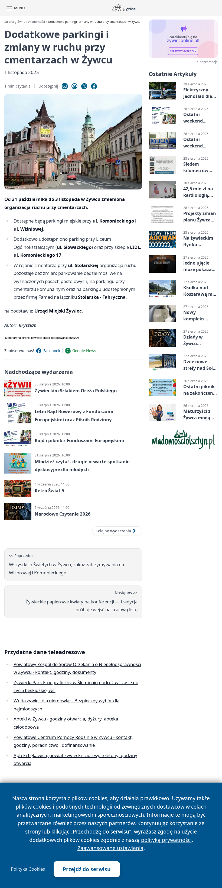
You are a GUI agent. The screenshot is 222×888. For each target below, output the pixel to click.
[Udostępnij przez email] (74, 86)
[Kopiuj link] (64, 86)
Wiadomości (36, 22)
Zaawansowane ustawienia (110, 848)
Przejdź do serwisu (87, 869)
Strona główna (14, 22)
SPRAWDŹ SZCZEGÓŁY (183, 51)
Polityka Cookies (28, 869)
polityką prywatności (166, 840)
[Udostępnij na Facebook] (94, 86)
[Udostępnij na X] (84, 86)
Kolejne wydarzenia (113, 530)
